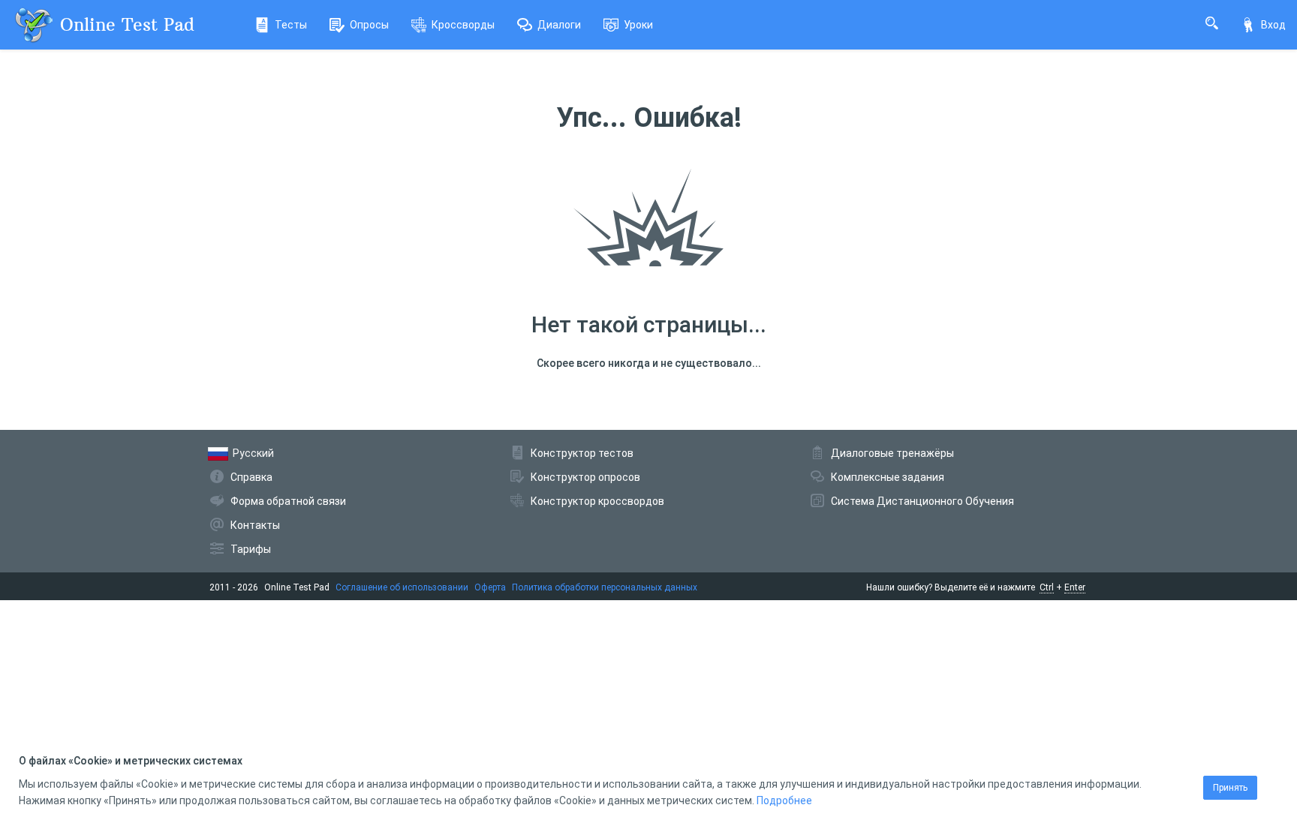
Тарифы (250, 549)
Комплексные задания (887, 477)
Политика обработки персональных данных (604, 587)
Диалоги (559, 25)
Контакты (255, 525)
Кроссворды (463, 25)
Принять (1230, 787)
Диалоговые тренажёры (892, 453)
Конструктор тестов (582, 453)
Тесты (291, 25)
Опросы (369, 25)
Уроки (638, 25)
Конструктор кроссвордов (597, 501)
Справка (251, 477)
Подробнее (784, 800)
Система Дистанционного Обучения (922, 501)
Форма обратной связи (288, 501)
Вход (1273, 25)
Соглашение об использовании (402, 587)
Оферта (490, 587)
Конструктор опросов (585, 477)
